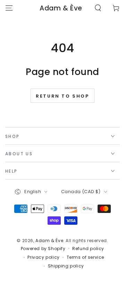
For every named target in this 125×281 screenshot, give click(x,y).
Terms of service (86, 257)
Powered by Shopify (43, 248)
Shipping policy (66, 266)
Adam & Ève (49, 240)
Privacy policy (43, 257)
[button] (98, 8)
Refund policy (88, 248)
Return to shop (62, 96)
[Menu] (9, 8)
